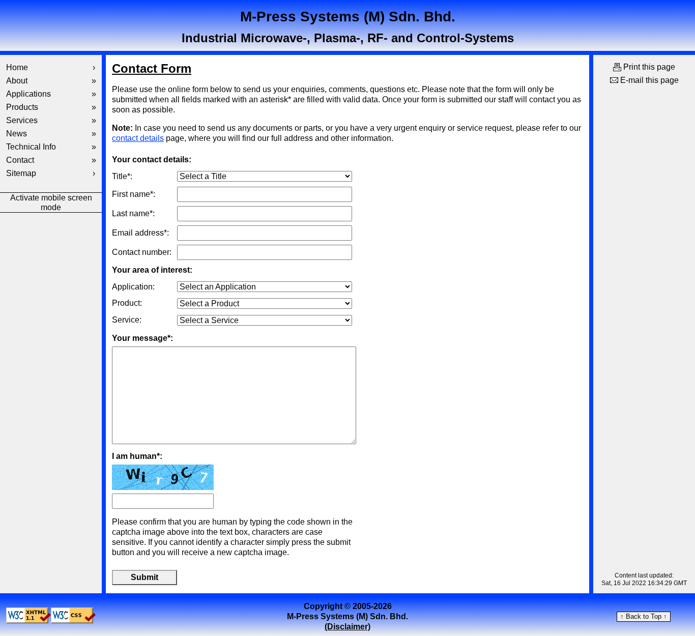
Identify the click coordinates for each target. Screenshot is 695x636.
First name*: (133, 194)
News (51, 133)
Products (51, 107)
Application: (133, 286)
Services (51, 120)
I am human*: (137, 456)
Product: (127, 303)
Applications (51, 94)
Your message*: (142, 338)
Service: (126, 319)
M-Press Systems (347, 16)
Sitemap (50, 173)
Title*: (122, 176)
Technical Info (51, 146)
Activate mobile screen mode (51, 202)
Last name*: (133, 213)
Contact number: (141, 252)
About (51, 80)
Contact (51, 160)
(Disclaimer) (347, 626)
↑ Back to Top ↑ (643, 616)
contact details (138, 138)
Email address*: (140, 232)
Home (50, 67)
